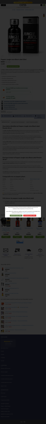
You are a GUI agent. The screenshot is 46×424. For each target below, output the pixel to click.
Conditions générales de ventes (28, 212)
